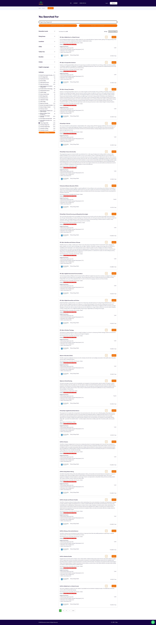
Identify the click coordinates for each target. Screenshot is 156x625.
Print (51, 8)
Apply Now (114, 62)
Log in (107, 3)
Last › (73, 610)
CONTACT (75, 3)
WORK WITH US (83, 3)
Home (40, 8)
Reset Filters (98, 25)
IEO (71, 3)
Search (43, 8)
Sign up (113, 3)
